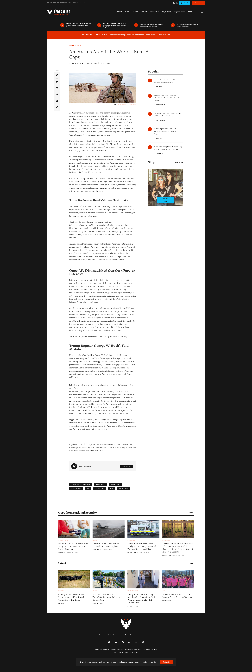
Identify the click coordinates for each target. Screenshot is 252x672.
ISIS (88, 489)
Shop (151, 162)
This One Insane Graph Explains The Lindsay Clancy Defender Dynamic (177, 595)
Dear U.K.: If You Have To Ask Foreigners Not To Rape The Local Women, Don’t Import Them (141, 546)
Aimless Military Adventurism (80, 484)
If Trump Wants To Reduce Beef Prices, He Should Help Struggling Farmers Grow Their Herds (72, 597)
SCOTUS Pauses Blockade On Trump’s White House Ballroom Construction (106, 597)
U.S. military (123, 489)
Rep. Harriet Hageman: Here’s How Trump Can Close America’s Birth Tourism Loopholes (73, 546)
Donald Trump (100, 484)
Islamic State (99, 489)
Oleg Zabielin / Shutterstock (126, 104)
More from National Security (77, 512)
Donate (186, 3)
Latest (62, 563)
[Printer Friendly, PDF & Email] (57, 107)
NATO (111, 489)
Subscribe (198, 3)
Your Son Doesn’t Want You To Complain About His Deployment (107, 545)
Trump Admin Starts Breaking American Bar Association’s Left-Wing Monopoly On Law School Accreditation (141, 598)
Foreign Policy (115, 484)
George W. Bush (76, 489)
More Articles (126, 466)
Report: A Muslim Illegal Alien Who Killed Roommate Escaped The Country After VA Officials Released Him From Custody (177, 547)
